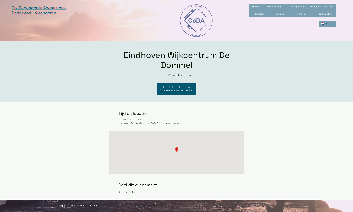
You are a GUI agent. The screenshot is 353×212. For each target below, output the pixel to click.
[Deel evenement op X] (126, 192)
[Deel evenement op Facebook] (119, 192)
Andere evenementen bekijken (176, 90)
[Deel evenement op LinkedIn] (133, 192)
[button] (274, 7)
